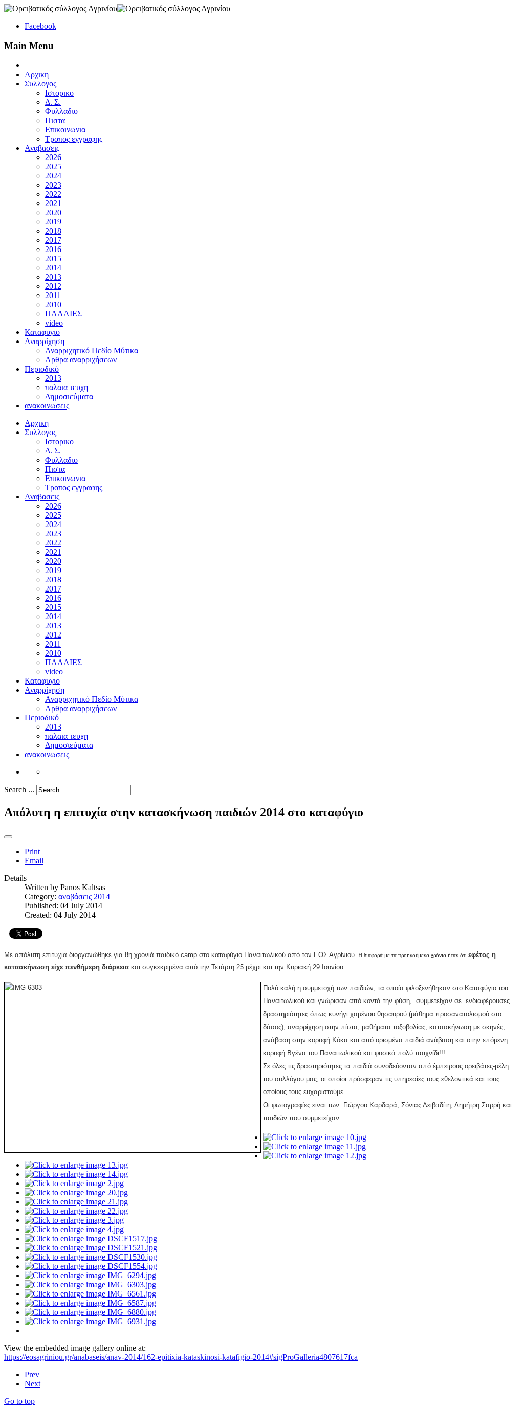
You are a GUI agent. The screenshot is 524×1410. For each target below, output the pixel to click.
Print (32, 851)
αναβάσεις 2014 (84, 896)
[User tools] (8, 836)
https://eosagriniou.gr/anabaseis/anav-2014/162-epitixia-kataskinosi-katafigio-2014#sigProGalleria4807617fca (181, 1357)
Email (34, 860)
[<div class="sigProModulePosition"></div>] (314, 1137)
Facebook (40, 25)
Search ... (19, 789)
